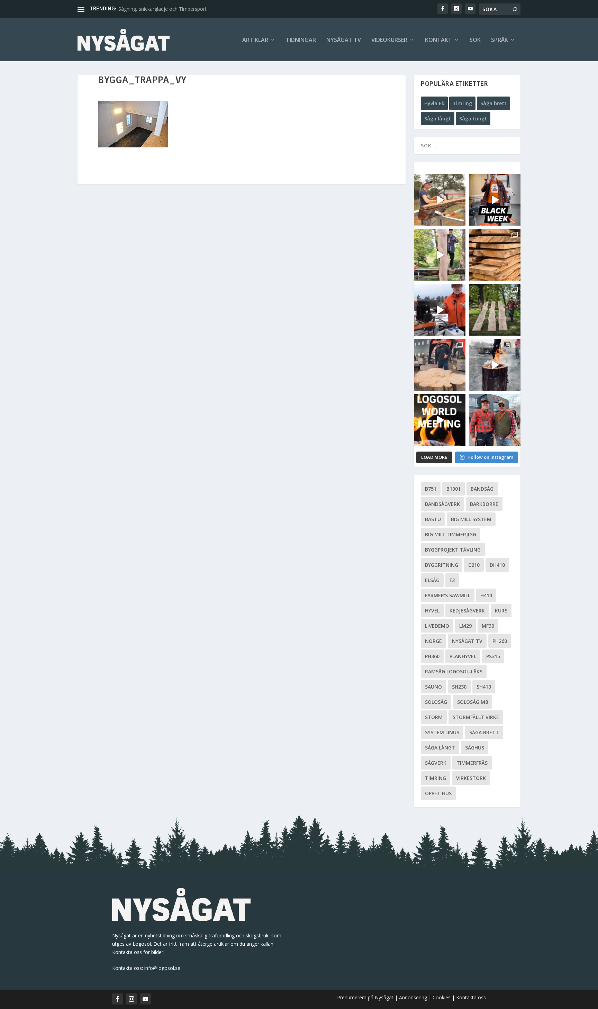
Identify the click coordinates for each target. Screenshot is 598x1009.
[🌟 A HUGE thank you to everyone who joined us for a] (494, 365)
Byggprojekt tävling (453, 549)
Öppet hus (438, 793)
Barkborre (484, 504)
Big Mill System (471, 519)
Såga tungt (473, 118)
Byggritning (441, 565)
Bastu (433, 519)
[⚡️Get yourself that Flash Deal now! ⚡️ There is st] (494, 255)
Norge (433, 641)
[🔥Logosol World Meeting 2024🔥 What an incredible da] (494, 420)
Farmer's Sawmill (447, 595)
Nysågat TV (343, 40)
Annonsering (413, 997)
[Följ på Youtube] (145, 999)
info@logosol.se (162, 968)
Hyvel (432, 610)
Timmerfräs (472, 763)
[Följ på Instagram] (131, 999)
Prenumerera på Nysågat (365, 997)
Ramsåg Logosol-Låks (453, 671)
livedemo (437, 625)
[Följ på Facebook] (117, 999)
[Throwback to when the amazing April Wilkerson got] (439, 200)
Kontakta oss (471, 997)
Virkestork (471, 778)
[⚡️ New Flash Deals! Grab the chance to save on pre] (494, 310)
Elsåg (432, 580)
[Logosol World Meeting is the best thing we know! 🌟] (439, 420)
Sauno (433, 686)
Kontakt (438, 40)
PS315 (493, 656)
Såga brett (493, 103)
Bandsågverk (442, 504)
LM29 (465, 625)
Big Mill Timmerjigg (450, 534)
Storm (434, 717)
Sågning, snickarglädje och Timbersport (162, 9)
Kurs (501, 610)
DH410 (497, 565)
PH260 (499, 641)
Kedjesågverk (467, 610)
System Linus (442, 732)
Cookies (442, 997)
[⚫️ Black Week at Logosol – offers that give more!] (494, 200)
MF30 (488, 625)
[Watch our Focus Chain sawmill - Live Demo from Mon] (439, 310)
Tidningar (301, 40)
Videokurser (389, 40)
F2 (452, 580)
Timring (462, 103)
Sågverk (435, 763)
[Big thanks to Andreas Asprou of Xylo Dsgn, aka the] (439, 365)
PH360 (432, 656)
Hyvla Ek (434, 103)
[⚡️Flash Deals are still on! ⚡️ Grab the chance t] (439, 255)
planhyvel (463, 656)
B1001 (453, 488)
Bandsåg (482, 488)
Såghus (474, 747)
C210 (474, 565)
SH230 (459, 686)
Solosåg (436, 702)
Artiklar (255, 40)
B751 (430, 488)
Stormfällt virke (476, 717)
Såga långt (437, 118)
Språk (499, 40)
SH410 (484, 686)
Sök (475, 40)
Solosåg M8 (472, 702)
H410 (486, 595)
